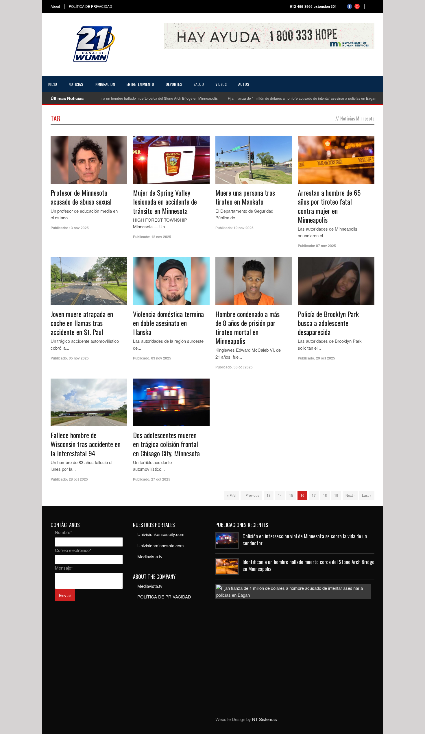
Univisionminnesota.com (160, 545)
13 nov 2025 (79, 227)
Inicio (52, 84)
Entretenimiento (140, 84)
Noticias (76, 84)
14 (280, 495)
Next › (350, 495)
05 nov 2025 (79, 358)
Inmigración (105, 84)
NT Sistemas (264, 719)
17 (314, 495)
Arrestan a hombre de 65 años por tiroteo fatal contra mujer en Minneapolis (329, 206)
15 (291, 495)
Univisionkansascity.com (160, 534)
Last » (367, 495)
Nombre (63, 532)
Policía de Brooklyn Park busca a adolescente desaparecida (328, 323)
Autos (243, 84)
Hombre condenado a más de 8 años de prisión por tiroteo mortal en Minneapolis (247, 327)
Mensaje (64, 568)
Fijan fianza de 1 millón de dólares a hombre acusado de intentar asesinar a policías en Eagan (286, 98)
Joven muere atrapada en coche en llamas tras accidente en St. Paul (82, 323)
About (55, 6)
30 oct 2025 (243, 367)
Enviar (65, 595)
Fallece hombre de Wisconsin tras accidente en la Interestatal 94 (86, 444)
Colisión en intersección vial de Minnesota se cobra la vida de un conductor (305, 539)
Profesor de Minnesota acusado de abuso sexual (81, 197)
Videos (221, 84)
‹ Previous (251, 495)
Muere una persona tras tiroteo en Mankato (245, 197)
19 (336, 495)
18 (325, 495)
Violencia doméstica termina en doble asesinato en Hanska (168, 323)
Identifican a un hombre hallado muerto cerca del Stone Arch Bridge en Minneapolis (136, 98)
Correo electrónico (73, 550)
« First (231, 495)
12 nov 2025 (161, 236)
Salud (198, 84)
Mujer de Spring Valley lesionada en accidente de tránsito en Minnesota (165, 201)
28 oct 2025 (78, 479)
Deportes (174, 84)
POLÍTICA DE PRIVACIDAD (90, 6)
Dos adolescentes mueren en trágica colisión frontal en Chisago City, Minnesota (166, 444)
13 (269, 495)
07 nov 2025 (326, 245)
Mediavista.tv (149, 556)
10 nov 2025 (244, 227)
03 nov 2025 (161, 358)
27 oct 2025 (160, 479)
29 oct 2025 (325, 358)
